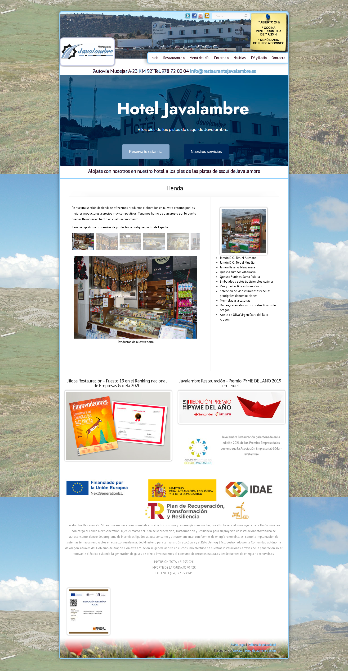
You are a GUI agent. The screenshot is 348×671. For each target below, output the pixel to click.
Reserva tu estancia (145, 152)
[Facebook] (194, 17)
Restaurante (174, 57)
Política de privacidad (262, 645)
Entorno (221, 57)
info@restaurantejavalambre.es (223, 71)
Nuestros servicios (206, 152)
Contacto (278, 57)
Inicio (155, 57)
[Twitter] (187, 17)
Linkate (237, 650)
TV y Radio (258, 57)
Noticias (240, 57)
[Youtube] (200, 17)
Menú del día (200, 57)
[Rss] (206, 17)
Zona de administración (260, 650)
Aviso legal (238, 645)
